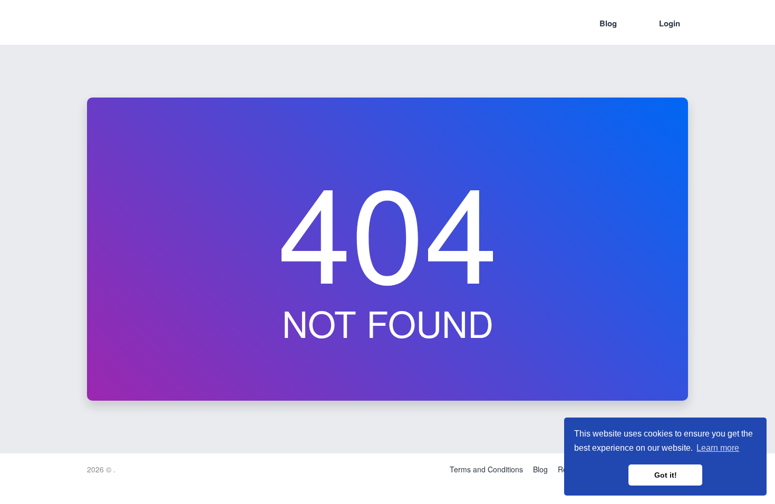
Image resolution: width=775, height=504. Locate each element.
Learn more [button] (717, 447)
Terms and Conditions (486, 469)
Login (669, 23)
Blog (608, 23)
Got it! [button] (665, 475)
